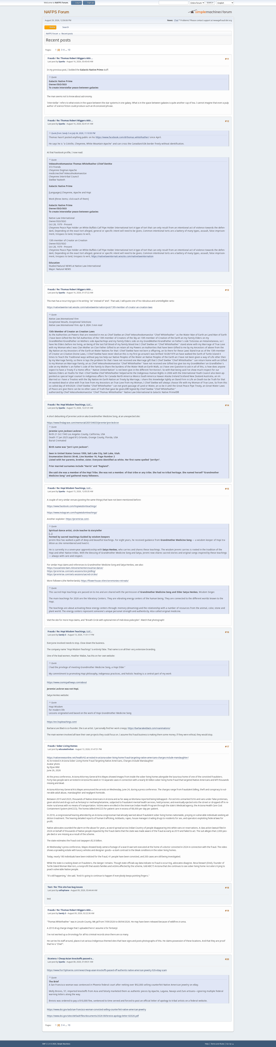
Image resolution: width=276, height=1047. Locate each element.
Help (207, 1044)
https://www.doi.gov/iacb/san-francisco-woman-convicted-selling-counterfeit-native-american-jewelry (96, 1009)
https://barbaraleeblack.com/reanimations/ (149, 728)
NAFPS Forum (56, 12)
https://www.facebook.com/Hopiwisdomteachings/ (72, 506)
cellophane (64, 890)
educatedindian (66, 749)
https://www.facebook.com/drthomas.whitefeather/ (122, 137)
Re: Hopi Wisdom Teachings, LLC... (74, 404)
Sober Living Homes (67, 746)
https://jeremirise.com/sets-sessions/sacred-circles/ (72, 574)
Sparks (62, 61)
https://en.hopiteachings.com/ (62, 721)
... (66, 49)
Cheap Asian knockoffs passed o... (76, 958)
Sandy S (62, 634)
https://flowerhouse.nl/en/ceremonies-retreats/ (105, 580)
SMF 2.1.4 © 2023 (49, 1044)
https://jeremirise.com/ (77, 519)
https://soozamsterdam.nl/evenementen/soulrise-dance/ (75, 568)
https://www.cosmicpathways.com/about (67, 682)
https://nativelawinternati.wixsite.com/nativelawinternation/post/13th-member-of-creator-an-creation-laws (99, 307)
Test (50, 887)
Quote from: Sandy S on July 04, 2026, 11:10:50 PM (73, 133)
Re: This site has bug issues (68, 887)
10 (69, 49)
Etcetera (52, 958)
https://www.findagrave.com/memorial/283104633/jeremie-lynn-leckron (83, 422)
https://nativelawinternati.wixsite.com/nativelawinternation (122, 256)
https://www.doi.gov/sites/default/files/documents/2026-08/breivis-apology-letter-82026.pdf (93, 1015)
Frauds (51, 58)
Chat (176, 20)
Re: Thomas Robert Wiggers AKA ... (75, 58)
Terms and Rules (217, 1044)
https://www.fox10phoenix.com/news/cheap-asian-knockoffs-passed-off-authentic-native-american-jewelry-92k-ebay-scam (107, 970)
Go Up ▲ (230, 1044)
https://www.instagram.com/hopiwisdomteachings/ (72, 512)
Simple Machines (63, 1044)
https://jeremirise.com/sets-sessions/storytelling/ (71, 571)
